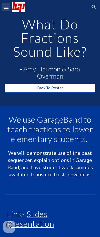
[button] (6, 7)
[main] (50, 38)
